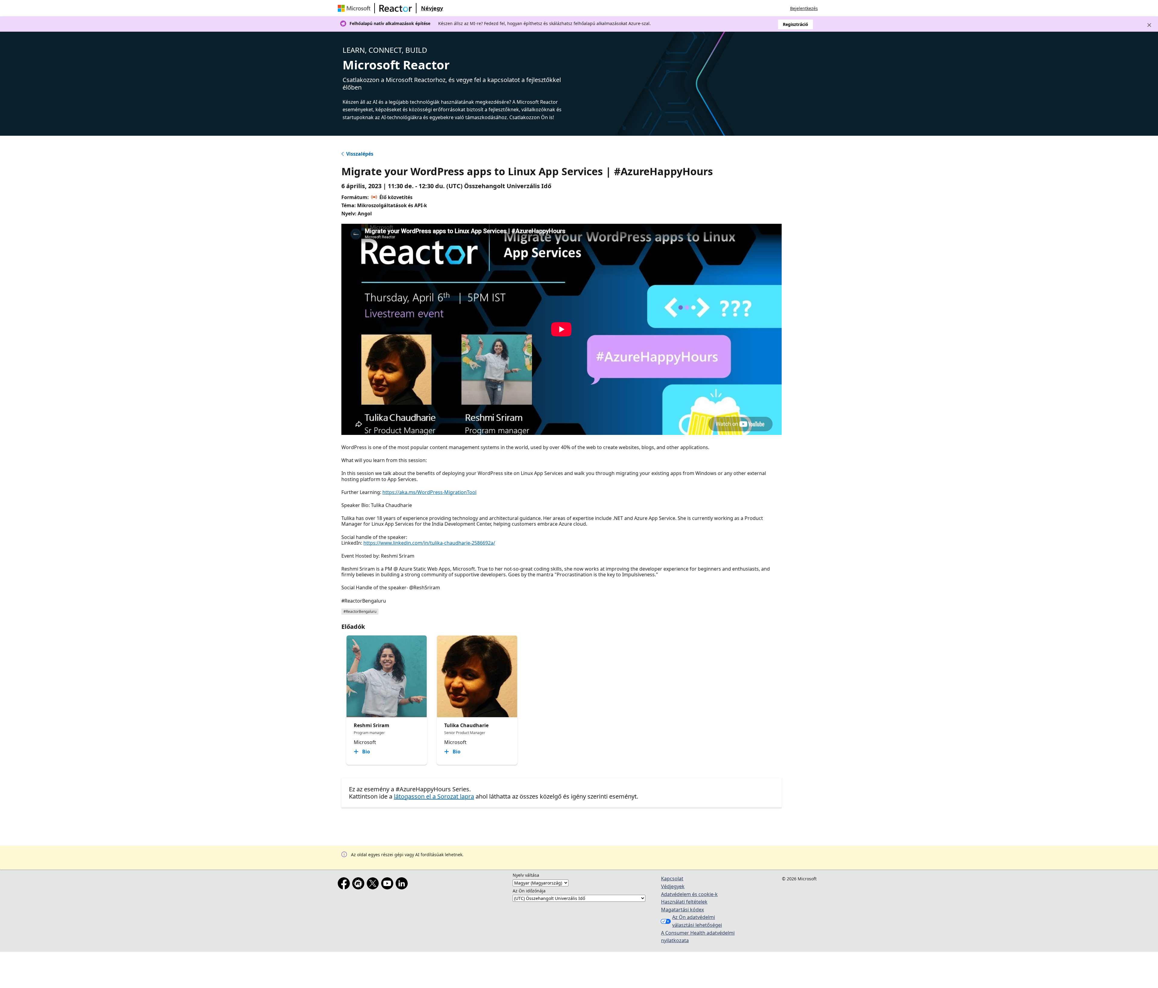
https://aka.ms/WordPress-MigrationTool (429, 492)
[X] (374, 884)
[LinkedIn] (403, 884)
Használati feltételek (684, 901)
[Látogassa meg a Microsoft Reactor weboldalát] (395, 8)
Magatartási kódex (682, 909)
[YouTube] (388, 884)
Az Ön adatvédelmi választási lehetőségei (697, 921)
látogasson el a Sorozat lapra (434, 796)
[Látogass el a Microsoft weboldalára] (355, 8)
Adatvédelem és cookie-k (689, 894)
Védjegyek (673, 886)
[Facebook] (345, 884)
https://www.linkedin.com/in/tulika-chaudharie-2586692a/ (429, 543)
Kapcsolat (672, 878)
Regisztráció (795, 24)
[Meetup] (359, 884)
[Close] (1149, 25)
